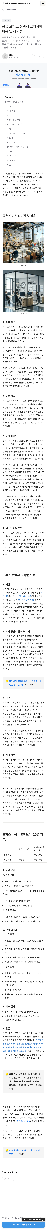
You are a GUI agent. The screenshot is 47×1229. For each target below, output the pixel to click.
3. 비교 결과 (11, 160)
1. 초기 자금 (11, 106)
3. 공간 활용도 (11, 115)
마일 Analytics (23, 1121)
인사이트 (7, 20)
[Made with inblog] (33, 1220)
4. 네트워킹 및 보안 (13, 120)
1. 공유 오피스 (11, 151)
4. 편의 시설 (11, 142)
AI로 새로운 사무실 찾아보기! (23, 1224)
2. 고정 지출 (11, 111)
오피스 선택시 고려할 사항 (13, 124)
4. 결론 (9, 165)
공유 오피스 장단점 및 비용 (14, 102)
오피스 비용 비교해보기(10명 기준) (17, 147)
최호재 (11, 55)
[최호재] (5, 56)
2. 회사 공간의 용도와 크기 (16, 133)
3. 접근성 (10, 138)
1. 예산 (9, 129)
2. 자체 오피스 (11, 156)
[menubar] (38, 56)
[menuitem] (37, 56)
